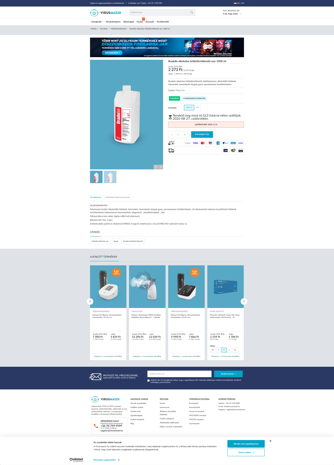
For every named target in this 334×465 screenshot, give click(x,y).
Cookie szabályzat (167, 419)
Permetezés (193, 403)
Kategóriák (96, 22)
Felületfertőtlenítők (118, 29)
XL (235, 350)
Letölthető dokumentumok (117, 197)
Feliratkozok (227, 374)
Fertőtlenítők (163, 22)
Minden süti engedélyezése (246, 444)
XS (213, 350)
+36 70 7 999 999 (154, 3)
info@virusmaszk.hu (232, 406)
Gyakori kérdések (137, 419)
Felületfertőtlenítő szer (100, 241)
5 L (197, 107)
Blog (132, 424)
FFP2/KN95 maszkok (197, 415)
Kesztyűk (150, 22)
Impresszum (164, 407)
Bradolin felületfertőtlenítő (133, 241)
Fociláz (140, 22)
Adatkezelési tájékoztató (169, 423)
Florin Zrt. (180, 90)
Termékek (104, 29)
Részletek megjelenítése (105, 460)
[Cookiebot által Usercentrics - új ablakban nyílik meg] (76, 460)
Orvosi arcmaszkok (196, 411)
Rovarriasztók (194, 407)
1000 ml (189, 107)
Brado (116, 241)
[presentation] (90, 301)
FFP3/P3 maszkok (196, 419)
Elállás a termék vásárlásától (171, 427)
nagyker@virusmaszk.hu (112, 431)
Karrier (162, 403)
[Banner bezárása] (270, 441)
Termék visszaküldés (138, 403)
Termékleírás (95, 197)
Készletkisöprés (113, 22)
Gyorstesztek (194, 424)
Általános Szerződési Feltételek (168, 413)
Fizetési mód (135, 411)
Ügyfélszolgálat (136, 415)
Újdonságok (128, 22)
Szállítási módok (136, 407)
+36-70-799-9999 (111, 426)
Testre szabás (244, 452)
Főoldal (93, 29)
